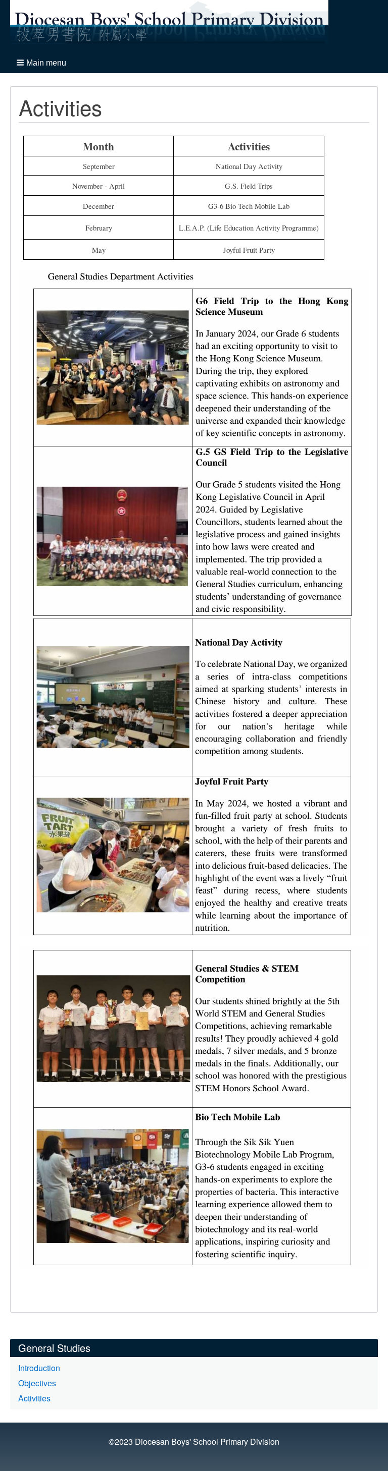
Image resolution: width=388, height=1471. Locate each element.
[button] (42, 62)
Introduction (39, 1368)
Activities (34, 1398)
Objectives (37, 1383)
